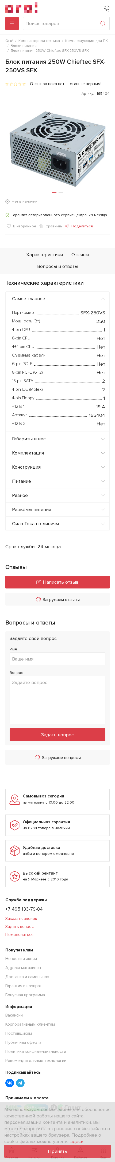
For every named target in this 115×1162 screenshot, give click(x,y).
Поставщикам (18, 1033)
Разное (20, 495)
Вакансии (14, 1015)
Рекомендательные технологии (35, 1060)
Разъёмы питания (31, 509)
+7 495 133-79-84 (24, 909)
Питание (21, 481)
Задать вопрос (57, 735)
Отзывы (80, 255)
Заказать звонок (21, 918)
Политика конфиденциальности (35, 1051)
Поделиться (82, 226)
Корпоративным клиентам (30, 1024)
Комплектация (28, 453)
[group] (57, 148)
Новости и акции (21, 958)
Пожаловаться (19, 934)
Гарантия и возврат (23, 986)
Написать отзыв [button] (61, 582)
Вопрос (16, 672)
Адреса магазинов (23, 967)
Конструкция (26, 467)
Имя (13, 649)
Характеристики (44, 255)
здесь (76, 1141)
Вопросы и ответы (57, 266)
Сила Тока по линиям (35, 524)
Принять (57, 1151)
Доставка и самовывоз (27, 976)
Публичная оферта (23, 1042)
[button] (54, 193)
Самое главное (28, 299)
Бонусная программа (25, 995)
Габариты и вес (29, 439)
